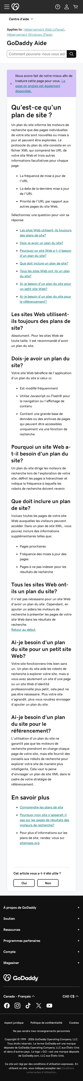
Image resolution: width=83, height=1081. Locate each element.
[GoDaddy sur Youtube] (49, 1007)
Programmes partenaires (21, 940)
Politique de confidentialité (46, 1022)
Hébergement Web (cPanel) (44, 29)
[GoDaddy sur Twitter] (38, 1007)
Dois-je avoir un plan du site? (41, 243)
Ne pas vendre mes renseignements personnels (41, 1031)
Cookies (74, 1022)
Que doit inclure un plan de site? (44, 263)
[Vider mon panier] (76, 7)
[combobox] (37, 54)
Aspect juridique (14, 1022)
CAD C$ (68, 996)
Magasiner (11, 962)
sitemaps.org (29, 843)
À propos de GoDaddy (19, 907)
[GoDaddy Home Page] (21, 978)
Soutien (9, 918)
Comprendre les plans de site (41, 807)
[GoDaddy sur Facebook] (6, 1007)
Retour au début (23, 629)
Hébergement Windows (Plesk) (30, 34)
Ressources (11, 929)
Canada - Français (17, 996)
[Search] (71, 54)
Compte (9, 951)
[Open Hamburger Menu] (5, 6)
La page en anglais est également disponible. (40, 86)
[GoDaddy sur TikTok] (28, 1007)
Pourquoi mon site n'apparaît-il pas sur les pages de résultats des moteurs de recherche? (44, 820)
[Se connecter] (67, 7)
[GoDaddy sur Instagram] (17, 1007)
